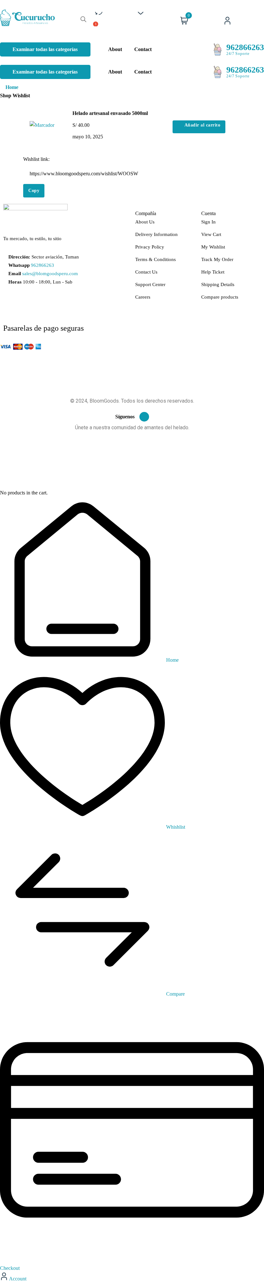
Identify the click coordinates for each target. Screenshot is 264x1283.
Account (17, 1278)
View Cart (211, 234)
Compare (175, 994)
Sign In (208, 221)
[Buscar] (83, 19)
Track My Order (217, 259)
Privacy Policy (149, 246)
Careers (142, 297)
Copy (33, 190)
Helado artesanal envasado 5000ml (110, 113)
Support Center (150, 284)
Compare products (219, 297)
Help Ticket (212, 272)
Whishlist (175, 827)
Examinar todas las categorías (45, 49)
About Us (145, 221)
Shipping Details (217, 284)
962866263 (245, 47)
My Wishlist (213, 246)
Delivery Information (156, 234)
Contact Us (146, 272)
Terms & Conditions (155, 259)
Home (11, 87)
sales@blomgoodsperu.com (50, 273)
